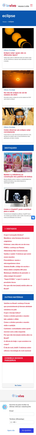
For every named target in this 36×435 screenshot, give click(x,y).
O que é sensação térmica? (14, 235)
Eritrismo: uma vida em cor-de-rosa (16, 244)
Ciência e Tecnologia (9, 50)
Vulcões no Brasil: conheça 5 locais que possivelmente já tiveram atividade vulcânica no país (18, 306)
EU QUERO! (26, 430)
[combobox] (13, 422)
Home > (5, 22)
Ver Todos (18, 385)
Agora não (11, 430)
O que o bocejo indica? (12, 313)
